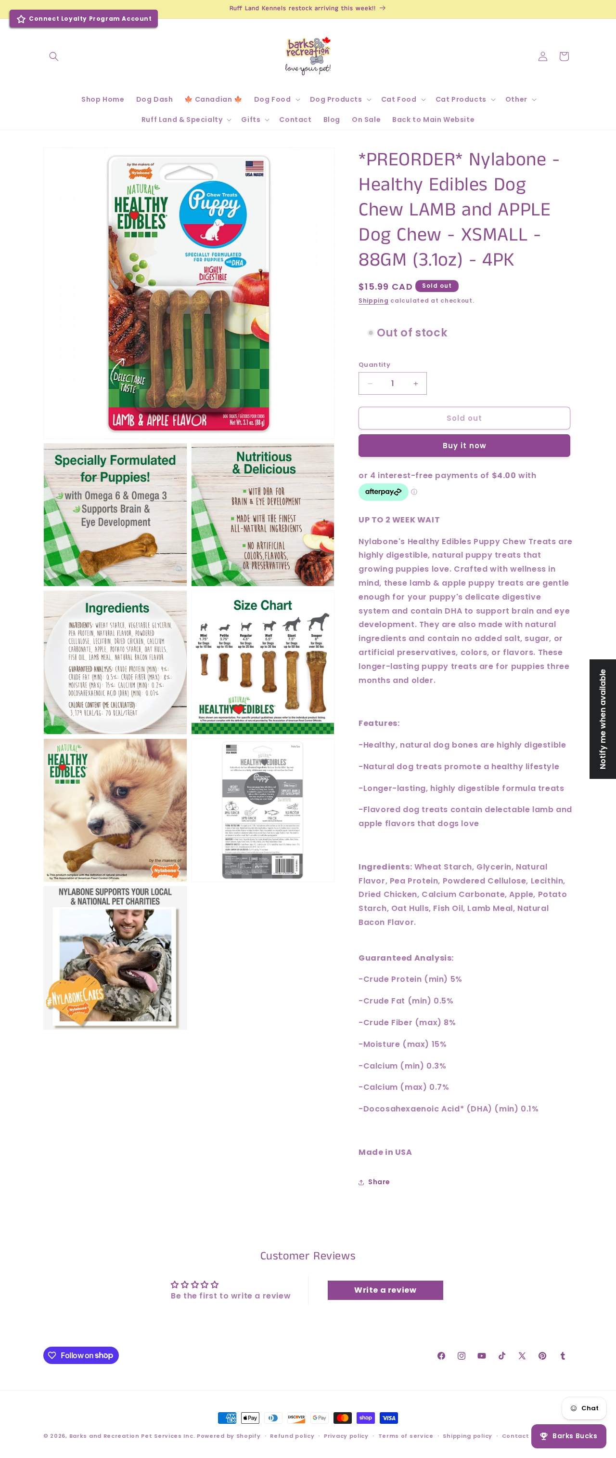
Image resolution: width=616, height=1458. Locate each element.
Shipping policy (467, 1435)
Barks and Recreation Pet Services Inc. (132, 1436)
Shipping (374, 300)
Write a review (385, 1290)
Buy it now (465, 446)
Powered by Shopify (229, 1436)
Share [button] (379, 1182)
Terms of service (406, 1435)
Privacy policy (346, 1435)
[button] (53, 56)
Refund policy (292, 1435)
